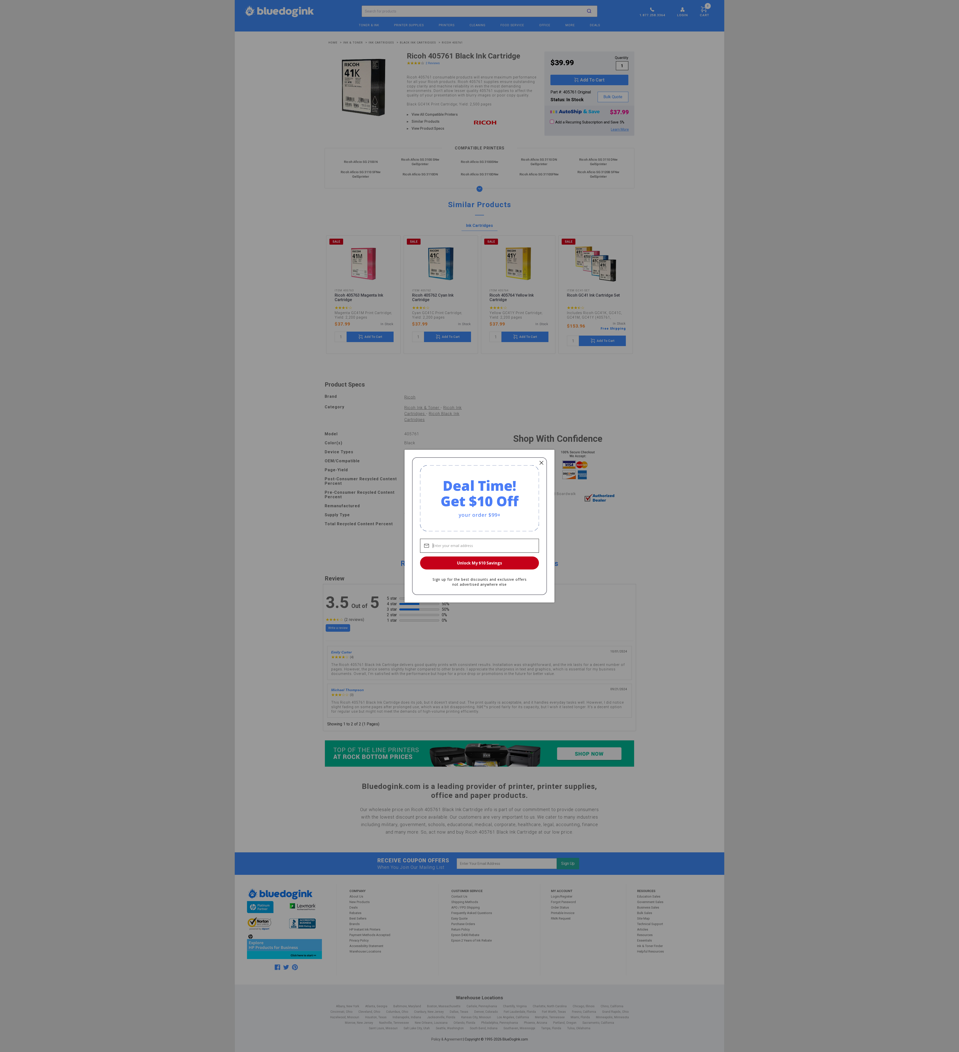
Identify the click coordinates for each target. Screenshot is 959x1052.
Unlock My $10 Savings (479, 563)
